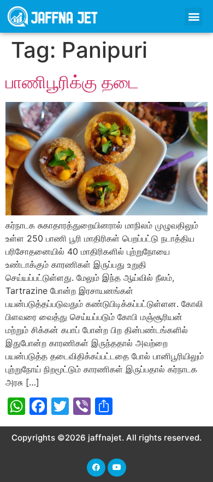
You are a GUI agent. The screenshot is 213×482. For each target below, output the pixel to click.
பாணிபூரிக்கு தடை (72, 82)
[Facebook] (96, 468)
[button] (194, 17)
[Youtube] (117, 468)
